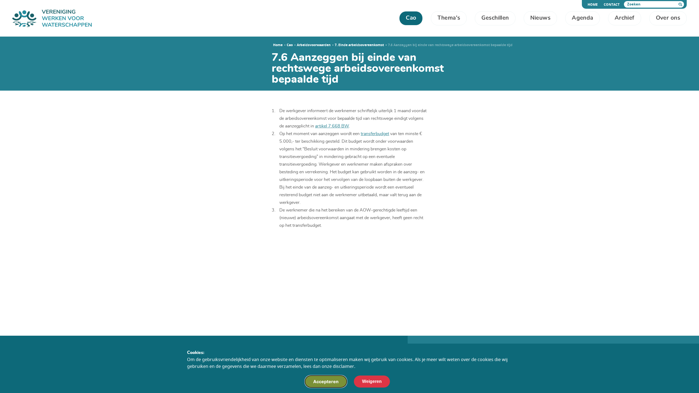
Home (593, 4)
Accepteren (326, 381)
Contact (612, 4)
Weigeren (372, 381)
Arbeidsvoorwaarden (314, 45)
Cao (290, 45)
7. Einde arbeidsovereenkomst (359, 45)
